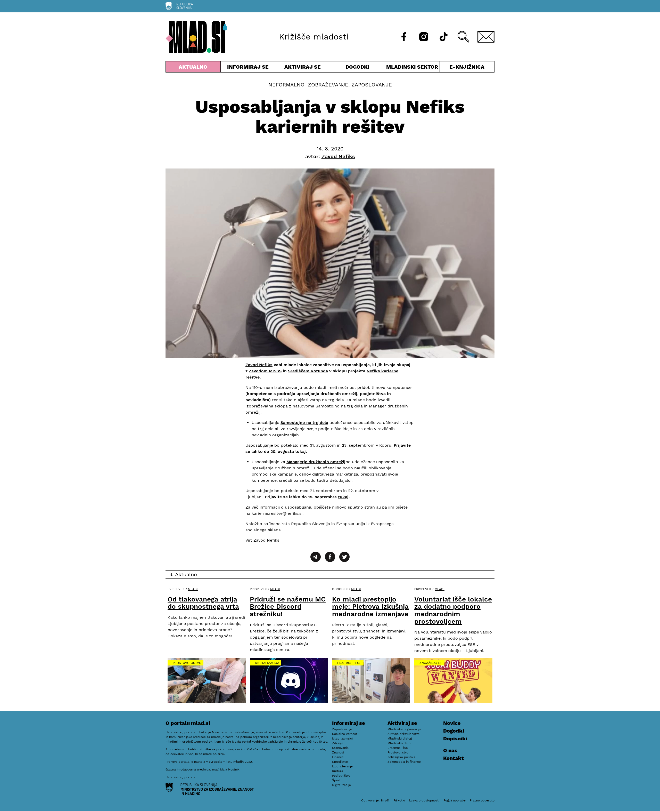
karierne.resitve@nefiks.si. (277, 513)
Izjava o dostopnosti (424, 800)
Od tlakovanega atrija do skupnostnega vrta (203, 603)
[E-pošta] (485, 37)
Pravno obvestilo (482, 800)
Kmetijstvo (340, 762)
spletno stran (361, 507)
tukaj (300, 451)
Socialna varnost (344, 734)
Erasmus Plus (349, 663)
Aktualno (194, 68)
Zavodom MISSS (265, 370)
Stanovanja (340, 748)
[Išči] (463, 37)
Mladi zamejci (342, 738)
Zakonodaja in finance (404, 762)
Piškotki (399, 800)
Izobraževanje (342, 766)
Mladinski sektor (412, 68)
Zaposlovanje (371, 85)
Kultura (337, 771)
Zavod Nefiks (259, 364)
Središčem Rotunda (308, 370)
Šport (336, 780)
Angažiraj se (430, 663)
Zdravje (337, 743)
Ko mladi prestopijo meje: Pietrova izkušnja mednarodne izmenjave (370, 606)
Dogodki (357, 67)
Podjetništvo (341, 775)
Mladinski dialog (399, 738)
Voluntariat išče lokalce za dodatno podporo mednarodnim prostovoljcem (453, 610)
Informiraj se (248, 68)
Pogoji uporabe (454, 800)
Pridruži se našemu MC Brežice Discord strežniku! (288, 606)
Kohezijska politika (401, 757)
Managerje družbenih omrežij (315, 461)
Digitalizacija (267, 663)
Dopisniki (455, 738)
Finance (338, 757)
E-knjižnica (466, 67)
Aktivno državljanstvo (403, 734)
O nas (450, 750)
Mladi (193, 589)
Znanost (338, 752)
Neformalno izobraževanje (308, 85)
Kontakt (453, 758)
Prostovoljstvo (187, 663)
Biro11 (385, 800)
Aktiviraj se (302, 68)
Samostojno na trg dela (304, 422)
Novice (452, 723)
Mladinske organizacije (404, 729)
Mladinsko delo (398, 743)
